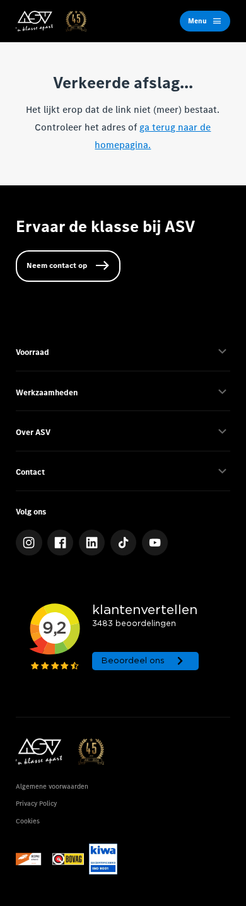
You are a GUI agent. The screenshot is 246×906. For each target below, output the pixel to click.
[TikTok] (123, 543)
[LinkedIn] (92, 543)
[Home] (51, 21)
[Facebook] (60, 543)
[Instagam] (29, 543)
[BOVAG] (68, 859)
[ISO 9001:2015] (103, 859)
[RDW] (31, 859)
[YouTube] (155, 543)
